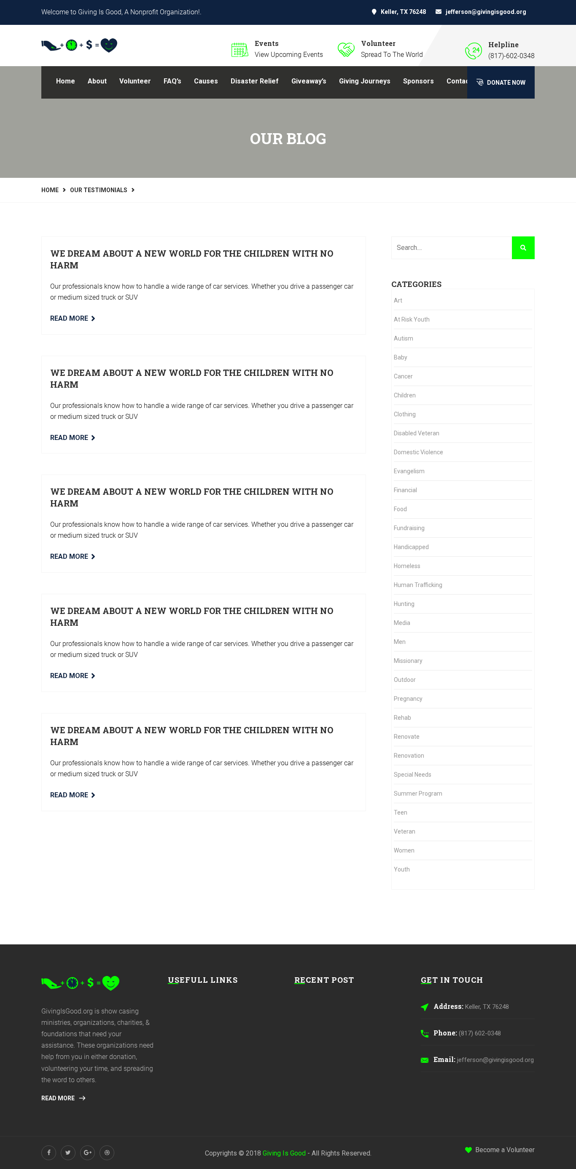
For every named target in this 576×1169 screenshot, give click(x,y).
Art (398, 300)
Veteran (404, 831)
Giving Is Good (284, 1153)
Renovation (409, 755)
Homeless (407, 566)
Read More (69, 318)
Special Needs (412, 774)
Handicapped (411, 547)
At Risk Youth (412, 319)
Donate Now (505, 82)
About (97, 81)
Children (405, 395)
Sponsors (418, 81)
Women (404, 850)
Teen (400, 812)
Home (65, 81)
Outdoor (405, 679)
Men (400, 641)
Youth (402, 869)
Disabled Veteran (416, 433)
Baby (400, 357)
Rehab (402, 717)
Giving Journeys (364, 81)
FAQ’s (172, 81)
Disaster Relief (255, 81)
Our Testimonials (98, 190)
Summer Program (418, 793)
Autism (403, 338)
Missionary (408, 660)
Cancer (403, 376)
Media (402, 622)
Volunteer (135, 81)
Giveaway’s (308, 81)
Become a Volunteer (505, 1150)
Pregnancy (408, 698)
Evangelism (409, 471)
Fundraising (409, 528)
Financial (405, 490)
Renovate (407, 736)
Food (400, 509)
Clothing (405, 414)
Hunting (404, 604)
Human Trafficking (418, 585)
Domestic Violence (418, 452)
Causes (206, 81)
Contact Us (464, 81)
